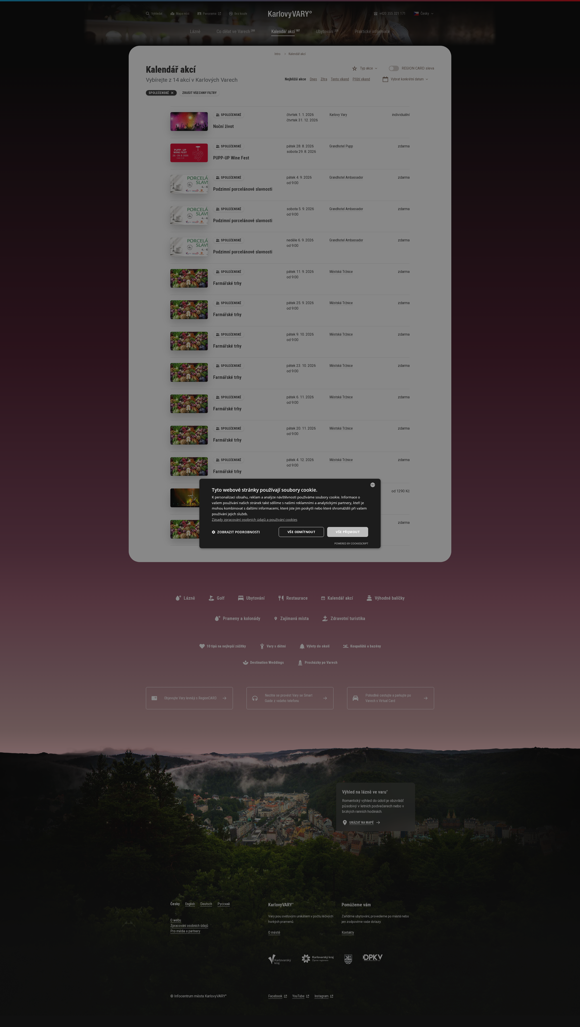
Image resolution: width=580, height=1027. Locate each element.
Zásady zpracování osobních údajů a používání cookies (254, 519)
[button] (236, 532)
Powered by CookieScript (351, 543)
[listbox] (372, 485)
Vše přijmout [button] (348, 532)
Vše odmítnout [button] (301, 532)
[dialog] (290, 513)
